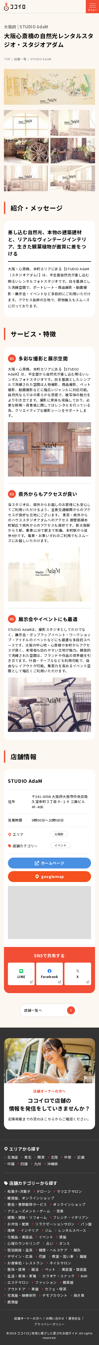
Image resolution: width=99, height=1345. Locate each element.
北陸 (54, 1157)
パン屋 (86, 1223)
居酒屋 (12, 1301)
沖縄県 (52, 1163)
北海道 (12, 1157)
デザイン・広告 (20, 1256)
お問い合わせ (55, 1318)
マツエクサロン (69, 1191)
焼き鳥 (79, 1295)
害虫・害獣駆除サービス (27, 1204)
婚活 (35, 1269)
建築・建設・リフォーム (27, 1217)
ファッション (46, 1282)
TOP (7, 59)
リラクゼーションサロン (55, 1223)
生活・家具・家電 (21, 1275)
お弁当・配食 (18, 1223)
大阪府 (59, 834)
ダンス (64, 1243)
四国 (24, 1163)
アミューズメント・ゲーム (28, 1210)
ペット (50, 1269)
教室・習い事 (63, 1256)
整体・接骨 (16, 1269)
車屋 (35, 1288)
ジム (48, 1230)
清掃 (11, 1230)
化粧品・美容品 (20, 1236)
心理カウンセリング (23, 1243)
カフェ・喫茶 (56, 1288)
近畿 (80, 1157)
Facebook (49, 976)
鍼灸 (77, 1249)
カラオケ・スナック (58, 1275)
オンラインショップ (69, 1204)
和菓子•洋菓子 (19, 1191)
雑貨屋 (68, 1282)
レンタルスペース (72, 1230)
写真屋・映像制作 (21, 1295)
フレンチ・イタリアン (71, 1217)
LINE (21, 976)
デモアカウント (55, 1295)
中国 (11, 1163)
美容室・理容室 (74, 1269)
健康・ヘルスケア (53, 1249)
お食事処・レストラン (25, 1262)
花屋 (42, 1256)
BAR (84, 1275)
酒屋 (62, 1236)
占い (49, 1243)
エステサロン (18, 1282)
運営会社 (74, 1318)
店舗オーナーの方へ (28, 1318)
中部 (67, 1157)
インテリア (30, 1230)
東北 (27, 1157)
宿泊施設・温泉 (20, 1249)
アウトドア (16, 1288)
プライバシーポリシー (49, 1324)
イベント (60, 845)
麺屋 (83, 1256)
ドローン (44, 1191)
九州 (37, 1163)
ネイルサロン (60, 1262)
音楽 (60, 1210)
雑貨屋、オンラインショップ (30, 1197)
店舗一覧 (20, 59)
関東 (41, 1157)
